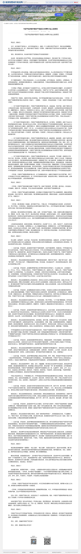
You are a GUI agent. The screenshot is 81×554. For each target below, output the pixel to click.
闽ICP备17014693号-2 (56, 552)
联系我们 (24, 552)
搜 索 (58, 14)
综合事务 (11, 23)
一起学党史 (15, 23)
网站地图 (31, 552)
